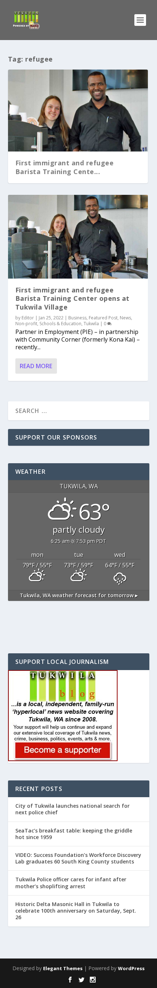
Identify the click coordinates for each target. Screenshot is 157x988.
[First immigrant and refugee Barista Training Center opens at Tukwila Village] (78, 237)
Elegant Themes (63, 968)
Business (77, 318)
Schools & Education (60, 323)
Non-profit (26, 323)
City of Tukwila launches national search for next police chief (72, 809)
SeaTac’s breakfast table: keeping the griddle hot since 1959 (73, 834)
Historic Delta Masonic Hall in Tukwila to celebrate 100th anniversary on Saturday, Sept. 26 (75, 911)
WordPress (131, 968)
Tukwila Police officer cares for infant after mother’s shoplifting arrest (70, 882)
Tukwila (91, 323)
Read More (36, 366)
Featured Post (103, 318)
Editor (28, 318)
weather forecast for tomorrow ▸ (79, 595)
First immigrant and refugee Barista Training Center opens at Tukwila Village (72, 298)
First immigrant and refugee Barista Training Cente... (64, 167)
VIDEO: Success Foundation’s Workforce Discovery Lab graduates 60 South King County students (78, 858)
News (125, 318)
